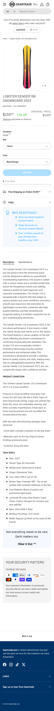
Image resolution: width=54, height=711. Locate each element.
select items (18, 23)
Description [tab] (8, 262)
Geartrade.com (14, 704)
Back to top (27, 636)
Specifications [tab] (25, 262)
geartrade (7, 106)
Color (5, 155)
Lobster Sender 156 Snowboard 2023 (23, 39)
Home (5, 39)
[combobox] (27, 11)
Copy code (35, 29)
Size (4, 139)
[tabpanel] (27, 395)
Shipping (7, 119)
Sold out (27, 172)
